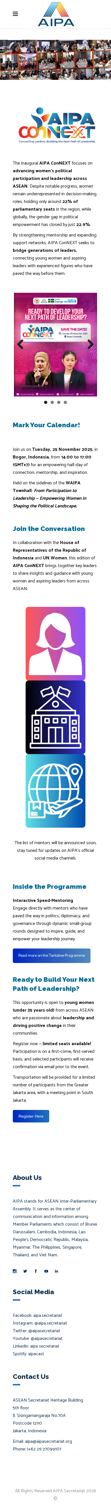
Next (88, 344)
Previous (22, 344)
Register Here (31, 1116)
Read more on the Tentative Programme (51, 955)
